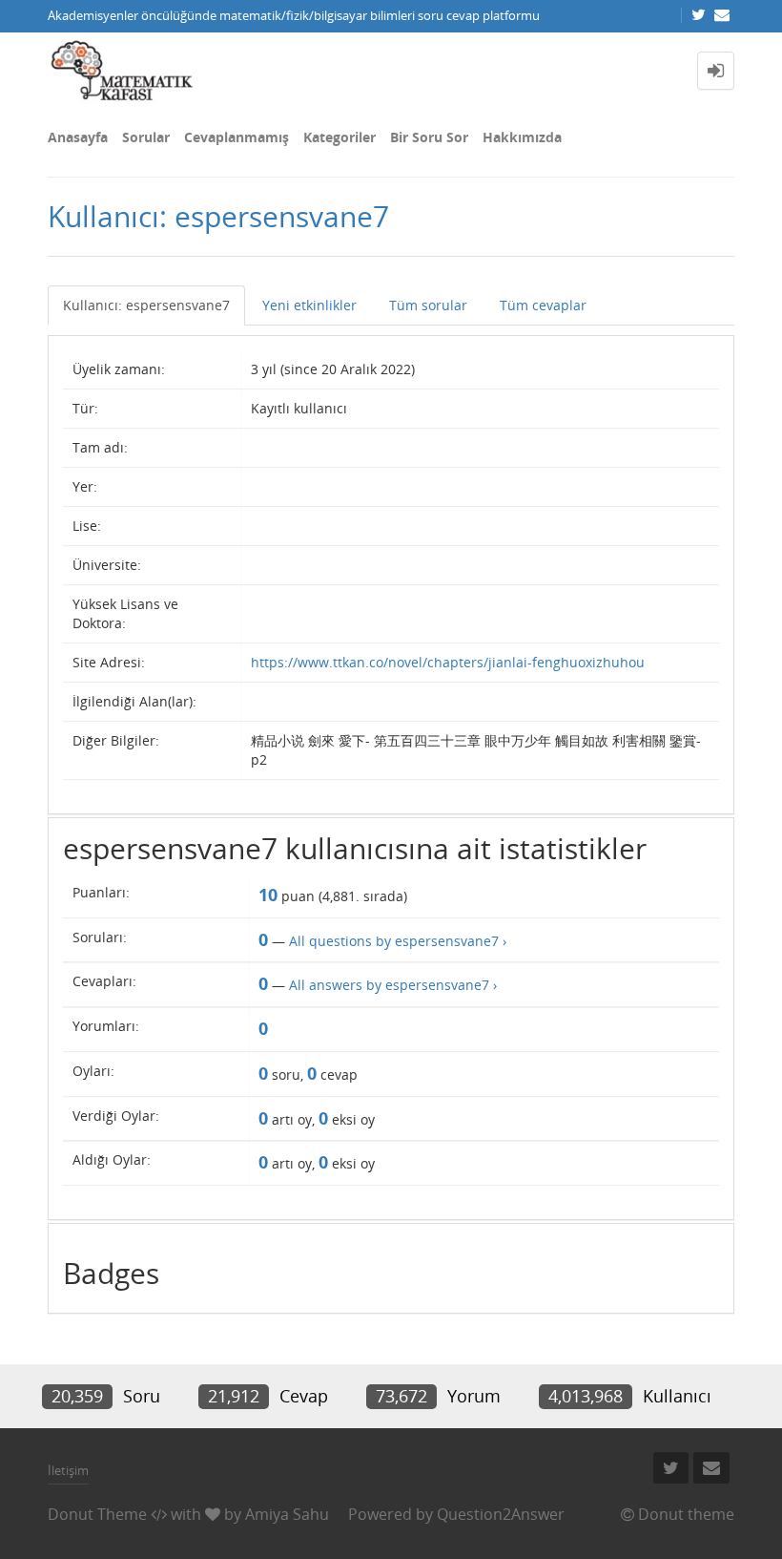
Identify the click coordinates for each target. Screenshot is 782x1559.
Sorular (146, 137)
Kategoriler (339, 137)
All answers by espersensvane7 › (393, 985)
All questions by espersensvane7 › (397, 941)
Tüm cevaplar (543, 305)
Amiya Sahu (287, 1514)
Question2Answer (501, 1514)
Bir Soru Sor (429, 137)
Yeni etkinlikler (309, 305)
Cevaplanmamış (236, 137)
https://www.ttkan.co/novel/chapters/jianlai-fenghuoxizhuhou (448, 662)
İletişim (68, 1470)
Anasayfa (78, 137)
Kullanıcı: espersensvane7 (146, 305)
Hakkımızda (522, 137)
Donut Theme (97, 1514)
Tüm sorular (428, 305)
